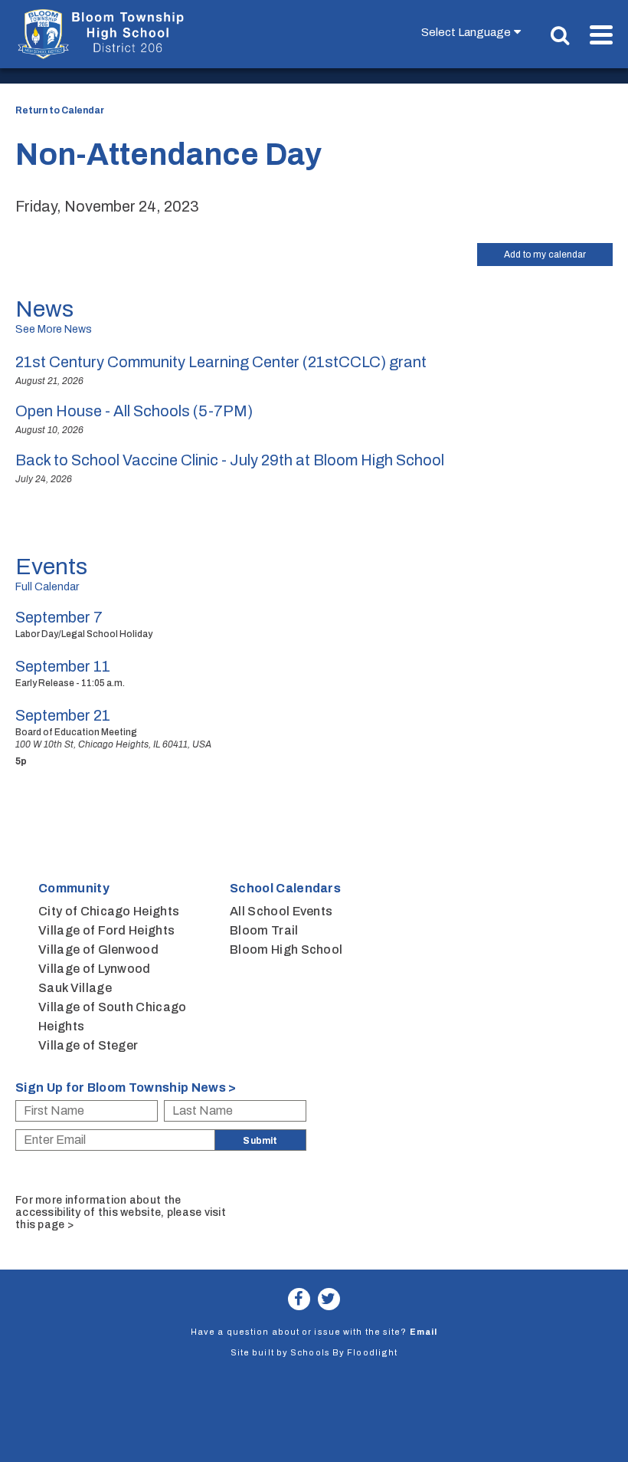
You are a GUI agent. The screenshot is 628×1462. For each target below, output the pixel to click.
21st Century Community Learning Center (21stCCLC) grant (221, 361)
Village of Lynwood (94, 968)
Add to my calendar (545, 254)
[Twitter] (329, 1299)
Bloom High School (286, 949)
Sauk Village (75, 987)
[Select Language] (474, 31)
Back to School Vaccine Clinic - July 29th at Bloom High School (229, 460)
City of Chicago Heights (108, 911)
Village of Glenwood (98, 949)
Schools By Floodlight (343, 1352)
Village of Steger (88, 1045)
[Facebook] (299, 1299)
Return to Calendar (59, 110)
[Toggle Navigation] (601, 34)
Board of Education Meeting (76, 732)
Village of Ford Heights (106, 930)
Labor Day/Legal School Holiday (83, 634)
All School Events (281, 911)
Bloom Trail (264, 930)
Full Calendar (47, 587)
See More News (53, 329)
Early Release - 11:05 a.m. (70, 683)
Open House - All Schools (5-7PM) (134, 410)
